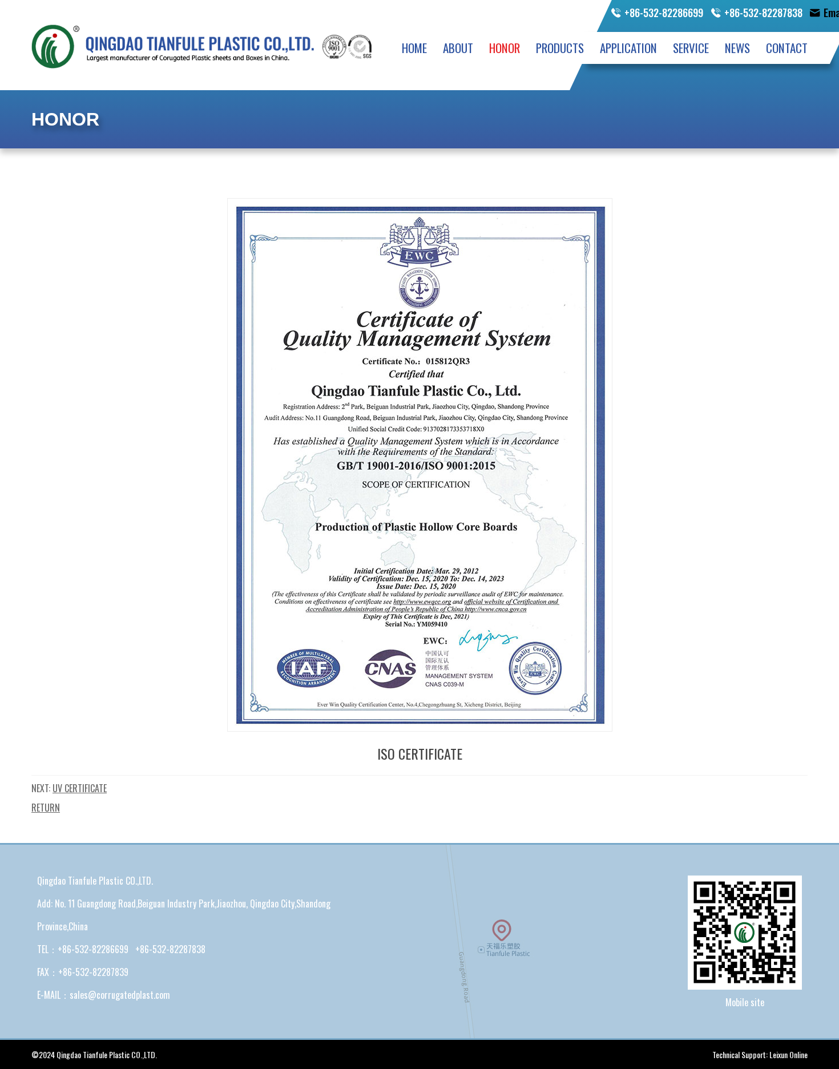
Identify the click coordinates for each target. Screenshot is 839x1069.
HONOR (504, 48)
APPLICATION (628, 48)
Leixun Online (788, 1054)
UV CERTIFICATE (80, 788)
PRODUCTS (560, 48)
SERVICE (691, 48)
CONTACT (787, 48)
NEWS (737, 48)
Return (45, 807)
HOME (414, 48)
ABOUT (458, 48)
